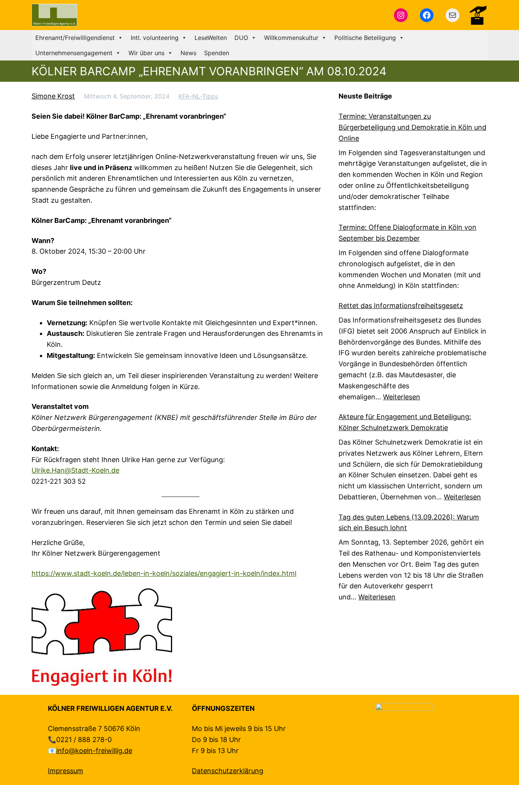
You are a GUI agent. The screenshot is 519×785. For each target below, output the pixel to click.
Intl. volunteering (155, 37)
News (188, 53)
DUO (241, 37)
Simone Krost (53, 96)
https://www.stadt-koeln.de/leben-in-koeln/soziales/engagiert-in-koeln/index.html (164, 573)
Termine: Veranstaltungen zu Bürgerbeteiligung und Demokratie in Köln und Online (412, 127)
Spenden (216, 53)
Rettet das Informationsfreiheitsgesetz (401, 306)
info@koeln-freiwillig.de (94, 751)
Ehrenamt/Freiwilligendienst (75, 37)
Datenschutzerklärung (227, 771)
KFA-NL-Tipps (198, 96)
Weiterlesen (401, 397)
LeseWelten (211, 37)
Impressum (65, 771)
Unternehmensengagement (73, 53)
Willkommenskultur (291, 37)
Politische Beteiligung (365, 37)
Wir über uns (146, 53)
